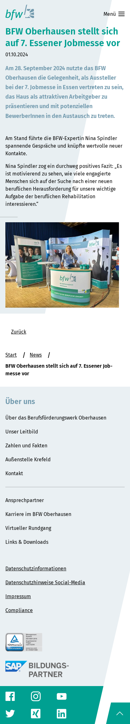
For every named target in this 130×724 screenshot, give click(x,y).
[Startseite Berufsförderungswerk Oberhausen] (19, 12)
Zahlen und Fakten (26, 446)
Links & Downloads (26, 542)
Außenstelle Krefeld (28, 460)
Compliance (19, 610)
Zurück (18, 332)
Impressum (18, 596)
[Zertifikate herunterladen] (65, 642)
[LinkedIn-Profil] (61, 713)
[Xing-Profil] (35, 713)
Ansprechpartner (24, 500)
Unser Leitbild (21, 432)
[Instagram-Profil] (35, 696)
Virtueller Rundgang (28, 528)
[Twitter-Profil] (10, 713)
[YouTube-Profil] (61, 696)
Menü (109, 14)
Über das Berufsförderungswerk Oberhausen (55, 418)
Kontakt (14, 473)
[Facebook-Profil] (10, 696)
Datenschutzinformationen (35, 569)
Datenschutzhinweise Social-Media (45, 583)
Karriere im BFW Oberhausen (38, 514)
